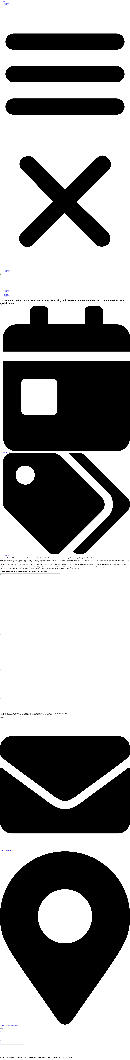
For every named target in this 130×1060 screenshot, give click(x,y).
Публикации (6, 4)
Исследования (6, 3)
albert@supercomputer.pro (6, 850)
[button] (65, 136)
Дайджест (5, 1)
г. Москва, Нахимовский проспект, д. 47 (10, 1025)
